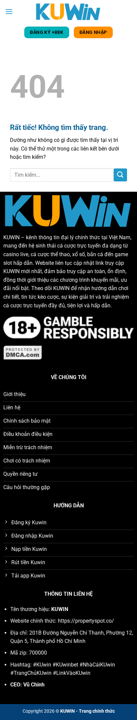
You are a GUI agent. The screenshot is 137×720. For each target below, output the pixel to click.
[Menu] (9, 11)
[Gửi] (120, 174)
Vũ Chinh (34, 684)
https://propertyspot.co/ (86, 621)
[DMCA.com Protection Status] (23, 352)
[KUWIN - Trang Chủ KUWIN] (68, 11)
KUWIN (11, 237)
